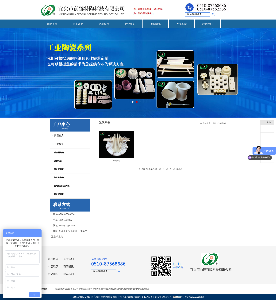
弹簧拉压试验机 (85, 289)
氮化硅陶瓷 (58, 194)
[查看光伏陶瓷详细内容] (116, 157)
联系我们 (207, 24)
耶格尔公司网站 (134, 289)
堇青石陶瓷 (58, 152)
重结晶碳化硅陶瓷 (60, 186)
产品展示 (104, 24)
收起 (269, 122)
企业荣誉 (130, 24)
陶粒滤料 (113, 289)
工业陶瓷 (59, 144)
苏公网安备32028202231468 (192, 297)
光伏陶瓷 (57, 161)
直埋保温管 (122, 289)
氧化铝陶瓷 (58, 169)
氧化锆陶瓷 (58, 177)
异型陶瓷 (96, 289)
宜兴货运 (145, 289)
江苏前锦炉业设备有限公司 (66, 289)
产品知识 (181, 24)
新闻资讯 (156, 24)
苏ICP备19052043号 (163, 297)
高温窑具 (59, 135)
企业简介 (78, 24)
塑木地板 (105, 289)
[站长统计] (177, 297)
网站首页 (52, 24)
